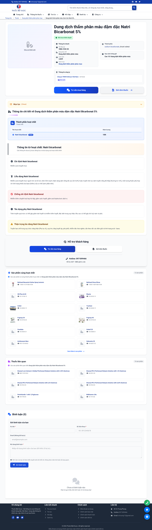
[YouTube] (136, 2)
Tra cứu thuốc (51, 509)
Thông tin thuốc (36, 15)
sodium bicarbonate (112, 47)
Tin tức (53, 15)
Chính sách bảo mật (86, 512)
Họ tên (13, 426)
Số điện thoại (81, 426)
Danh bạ (83, 15)
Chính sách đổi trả (86, 517)
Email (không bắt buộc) (17, 435)
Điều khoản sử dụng (86, 509)
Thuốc (17, 18)
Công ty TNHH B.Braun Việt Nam (71, 77)
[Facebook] (133, 2)
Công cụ (98, 15)
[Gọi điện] (147, 503)
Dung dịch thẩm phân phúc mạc (32, 18)
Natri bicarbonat (23, 135)
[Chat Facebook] (147, 517)
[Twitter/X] (140, 2)
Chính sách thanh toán (87, 515)
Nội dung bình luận (16, 444)
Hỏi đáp (68, 15)
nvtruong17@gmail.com (126, 515)
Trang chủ (19, 15)
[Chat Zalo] (147, 510)
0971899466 (123, 512)
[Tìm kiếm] (134, 8)
